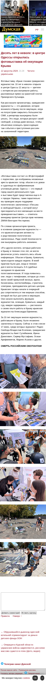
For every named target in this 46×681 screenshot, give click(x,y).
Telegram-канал (34, 673)
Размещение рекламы (27, 670)
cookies (26, 678)
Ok (35, 678)
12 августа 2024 (9, 71)
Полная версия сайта (9, 670)
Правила (5, 616)
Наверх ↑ (17, 616)
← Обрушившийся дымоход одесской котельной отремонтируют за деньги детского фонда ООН (20, 635)
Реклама (23, 48)
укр (36, 29)
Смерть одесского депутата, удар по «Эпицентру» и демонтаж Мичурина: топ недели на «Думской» (13, 21)
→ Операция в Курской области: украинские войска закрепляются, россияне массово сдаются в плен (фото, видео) (23, 648)
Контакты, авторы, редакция (11, 673)
